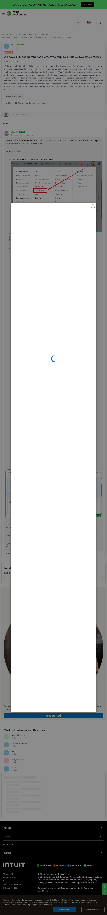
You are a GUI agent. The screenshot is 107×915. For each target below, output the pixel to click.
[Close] (93, 206)
